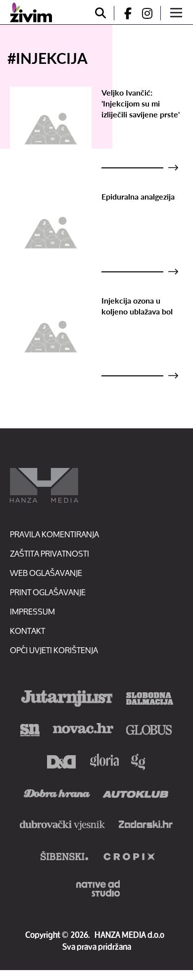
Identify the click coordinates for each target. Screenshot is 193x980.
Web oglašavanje (46, 573)
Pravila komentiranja (54, 534)
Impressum (32, 611)
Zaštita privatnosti (49, 553)
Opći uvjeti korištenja (54, 650)
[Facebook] (124, 13)
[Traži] (100, 13)
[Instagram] (151, 13)
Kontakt (27, 630)
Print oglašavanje (48, 592)
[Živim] (31, 12)
